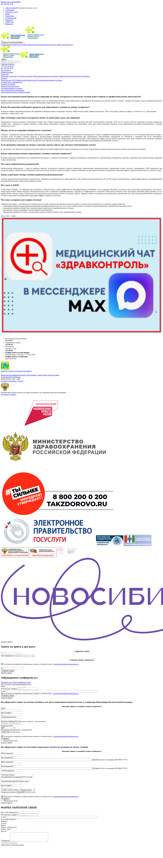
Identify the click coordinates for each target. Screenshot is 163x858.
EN (5, 4)
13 (12, 216)
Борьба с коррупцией (39, 375)
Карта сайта (26, 375)
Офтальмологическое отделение (46, 76)
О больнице (5, 45)
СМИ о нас (61, 45)
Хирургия (4, 74)
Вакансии (69, 45)
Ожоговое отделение (9, 76)
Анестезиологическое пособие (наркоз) (15, 92)
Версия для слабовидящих (11, 2)
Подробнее (5, 394)
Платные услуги (16, 45)
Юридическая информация (11, 375)
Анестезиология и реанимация (12, 90)
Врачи (25, 45)
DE (8, 4)
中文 (11, 4)
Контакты (53, 45)
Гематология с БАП (8, 80)
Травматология (64, 76)
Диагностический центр (10, 86)
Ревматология (31, 80)
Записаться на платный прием (12, 42)
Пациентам (32, 45)
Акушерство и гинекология (11, 82)
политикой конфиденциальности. (66, 664)
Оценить (13, 394)
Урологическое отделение (80, 76)
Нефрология (21, 80)
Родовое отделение (8, 84)
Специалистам (43, 45)
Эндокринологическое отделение (49, 80)
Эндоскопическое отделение (11, 88)
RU (2, 4)
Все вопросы (6, 70)
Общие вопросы (7, 72)
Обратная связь (53, 375)
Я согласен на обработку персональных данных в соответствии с (41, 664)
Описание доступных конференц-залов (16, 682)
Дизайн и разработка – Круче (12, 381)
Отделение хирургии (25, 76)
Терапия (4, 78)
